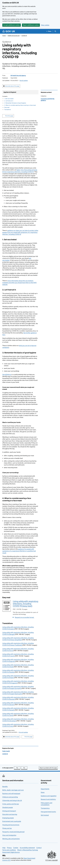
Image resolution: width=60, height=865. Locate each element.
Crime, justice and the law (10, 804)
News (43, 792)
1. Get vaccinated (8, 98)
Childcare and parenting (10, 797)
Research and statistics (48, 799)
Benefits (5, 786)
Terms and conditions (9, 850)
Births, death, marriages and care (13, 790)
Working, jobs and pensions (11, 839)
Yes (18, 768)
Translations (7, 109)
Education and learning (9, 814)
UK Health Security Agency (18, 75)
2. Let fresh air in (8, 101)
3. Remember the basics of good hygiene (15, 103)
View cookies (45, 25)
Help (3, 848)
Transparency (45, 808)
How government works (48, 812)
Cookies (15, 848)
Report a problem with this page (48, 768)
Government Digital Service (11, 852)
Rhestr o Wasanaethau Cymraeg (27, 850)
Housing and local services (10, 825)
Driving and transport (9, 811)
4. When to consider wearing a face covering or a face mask (20, 105)
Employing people (8, 818)
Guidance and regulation (48, 796)
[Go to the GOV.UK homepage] (8, 31)
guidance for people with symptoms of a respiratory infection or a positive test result (19, 551)
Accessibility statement (27, 848)
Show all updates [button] (23, 732)
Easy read (6, 107)
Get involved (45, 815)
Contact (39, 848)
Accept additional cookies (11, 25)
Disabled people (7, 807)
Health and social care (14, 35)
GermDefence (6, 374)
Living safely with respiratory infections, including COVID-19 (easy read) (25, 603)
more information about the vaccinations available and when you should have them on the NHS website (19, 282)
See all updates (24, 80)
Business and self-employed (11, 793)
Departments (45, 789)
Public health (6, 751)
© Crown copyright (51, 860)
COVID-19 (24, 35)
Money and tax (7, 828)
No (25, 768)
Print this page (9, 116)
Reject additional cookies (31, 25)
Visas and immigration (9, 835)
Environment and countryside (11, 821)
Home (4, 35)
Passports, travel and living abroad (13, 832)
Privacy (9, 848)
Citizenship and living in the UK (12, 800)
